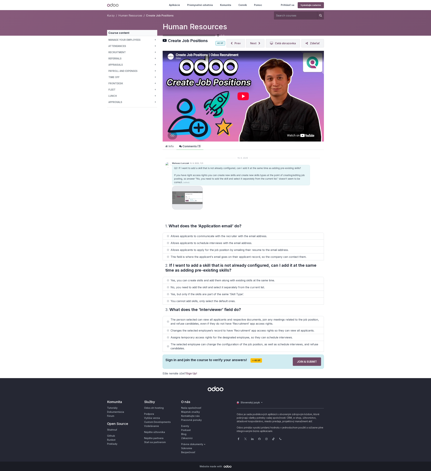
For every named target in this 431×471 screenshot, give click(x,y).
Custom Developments (157, 422)
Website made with (211, 466)
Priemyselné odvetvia (200, 5)
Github (111, 435)
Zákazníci (187, 438)
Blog (183, 434)
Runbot (111, 439)
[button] (132, 39)
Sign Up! (191, 373)
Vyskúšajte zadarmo (311, 5)
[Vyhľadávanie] (320, 15)
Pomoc (258, 5)
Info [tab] (171, 146)
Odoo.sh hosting (154, 407)
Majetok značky (190, 411)
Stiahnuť (112, 429)
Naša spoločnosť (191, 407)
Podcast (186, 430)
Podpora (149, 413)
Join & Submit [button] (307, 361)
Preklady (112, 443)
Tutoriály (112, 407)
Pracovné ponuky (191, 419)
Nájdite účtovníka (154, 432)
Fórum (110, 415)
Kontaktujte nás (190, 415)
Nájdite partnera (153, 438)
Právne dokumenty (192, 444)
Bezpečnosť (188, 452)
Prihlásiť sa (287, 5)
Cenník (242, 5)
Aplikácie (174, 5)
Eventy (185, 426)
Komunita (225, 5)
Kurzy (111, 15)
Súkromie (186, 448)
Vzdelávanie (151, 426)
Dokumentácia (115, 411)
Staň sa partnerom (155, 442)
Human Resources (195, 26)
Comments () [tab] (191, 146)
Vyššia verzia (152, 417)
